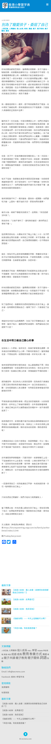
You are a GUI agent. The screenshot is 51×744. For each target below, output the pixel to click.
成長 (19, 654)
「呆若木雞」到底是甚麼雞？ (24, 628)
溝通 (30, 28)
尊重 (9, 654)
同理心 (30, 651)
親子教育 (40, 28)
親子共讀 (9, 658)
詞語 (43, 657)
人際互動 (5, 28)
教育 (26, 28)
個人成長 (20, 28)
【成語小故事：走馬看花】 (23, 599)
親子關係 (33, 657)
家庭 (5, 654)
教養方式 (36, 654)
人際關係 (12, 28)
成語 (13, 654)
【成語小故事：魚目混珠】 (23, 608)
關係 (7, 30)
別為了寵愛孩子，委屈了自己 (25, 24)
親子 (34, 28)
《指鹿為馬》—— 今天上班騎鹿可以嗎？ (29, 618)
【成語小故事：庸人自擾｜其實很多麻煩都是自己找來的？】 (30, 591)
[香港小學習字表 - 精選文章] (22, 4)
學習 (34, 650)
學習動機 (40, 651)
